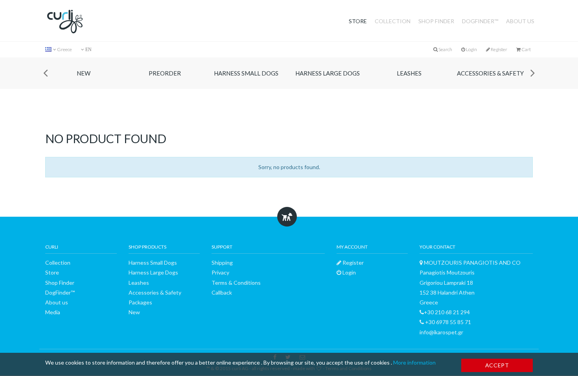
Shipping (222, 262)
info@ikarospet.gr (441, 332)
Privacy (220, 272)
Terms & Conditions (236, 282)
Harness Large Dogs (330, 73)
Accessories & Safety (492, 73)
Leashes (411, 73)
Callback (222, 292)
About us (520, 21)
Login (471, 49)
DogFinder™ (480, 21)
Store (358, 21)
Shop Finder (436, 21)
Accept (497, 365)
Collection (392, 21)
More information (414, 362)
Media (52, 312)
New (86, 73)
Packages (140, 302)
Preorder (167, 73)
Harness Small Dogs (248, 73)
